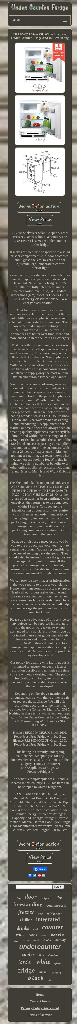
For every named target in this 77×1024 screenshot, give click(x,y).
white (43, 961)
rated (36, 940)
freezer (26, 912)
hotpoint (47, 898)
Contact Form (40, 1001)
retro (26, 941)
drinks (23, 928)
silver (16, 941)
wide (50, 980)
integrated (48, 919)
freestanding (27, 904)
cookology (57, 972)
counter (52, 927)
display (60, 940)
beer (40, 913)
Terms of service (40, 1015)
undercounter (40, 946)
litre (59, 897)
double (47, 940)
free (19, 898)
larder (25, 962)
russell (43, 972)
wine (20, 934)
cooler (28, 954)
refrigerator (54, 913)
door (31, 896)
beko (44, 935)
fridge (26, 970)
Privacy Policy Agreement (40, 1008)
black (36, 978)
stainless (53, 955)
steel (35, 929)
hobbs (32, 935)
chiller (26, 919)
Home (40, 994)
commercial (56, 905)
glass (58, 963)
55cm (41, 955)
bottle (57, 935)
